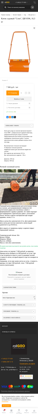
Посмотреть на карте (27, 364)
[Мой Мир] (12, 117)
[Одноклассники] (10, 117)
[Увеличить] (19, 52)
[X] (15, 117)
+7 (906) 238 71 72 (7, 362)
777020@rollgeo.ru (10, 367)
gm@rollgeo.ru (13, 369)
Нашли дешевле (13, 103)
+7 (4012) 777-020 (7, 358)
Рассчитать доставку (14, 107)
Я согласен (6, 405)
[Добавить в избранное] (34, 28)
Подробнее (5, 401)
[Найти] (32, 7)
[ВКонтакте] (7, 117)
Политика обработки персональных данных (15, 391)
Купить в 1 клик (19, 99)
